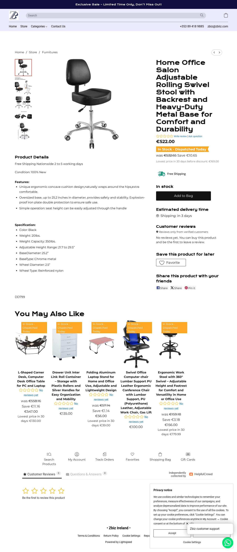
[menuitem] (214, 52)
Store (23, 26)
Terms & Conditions (89, 535)
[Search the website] (202, 15)
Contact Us (58, 26)
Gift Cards (188, 459)
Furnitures (50, 52)
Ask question (195, 136)
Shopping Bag (160, 459)
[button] (14, 15)
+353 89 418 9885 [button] (192, 26)
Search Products (49, 462)
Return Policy (111, 535)
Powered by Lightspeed (118, 542)
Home (13, 26)
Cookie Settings (131, 535)
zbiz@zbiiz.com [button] (218, 26)
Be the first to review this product (43, 498)
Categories (38, 26)
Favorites (132, 459)
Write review (180, 136)
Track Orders (104, 459)
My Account (77, 459)
